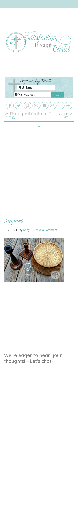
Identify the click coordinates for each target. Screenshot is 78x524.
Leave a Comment (45, 230)
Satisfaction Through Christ (39, 42)
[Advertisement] (39, 169)
